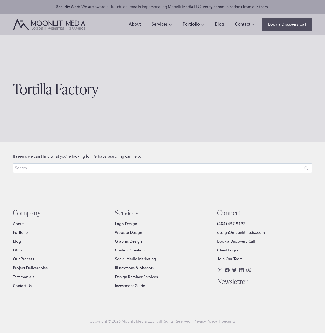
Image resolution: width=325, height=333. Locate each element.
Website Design (128, 232)
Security (229, 321)
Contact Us (22, 285)
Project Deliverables (30, 268)
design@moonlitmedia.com (241, 232)
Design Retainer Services (136, 276)
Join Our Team (230, 258)
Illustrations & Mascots (134, 268)
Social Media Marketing (135, 258)
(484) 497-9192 (231, 223)
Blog (219, 24)
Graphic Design (128, 241)
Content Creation (130, 250)
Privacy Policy (205, 321)
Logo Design (126, 223)
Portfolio (20, 232)
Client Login (227, 250)
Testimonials (23, 276)
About (135, 24)
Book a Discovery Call (287, 24)
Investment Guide (130, 285)
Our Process (23, 258)
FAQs (17, 250)
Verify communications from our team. (236, 6)
